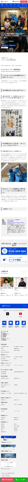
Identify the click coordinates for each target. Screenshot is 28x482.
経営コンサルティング (6, 363)
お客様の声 (4, 335)
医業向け (2, 419)
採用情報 (4, 340)
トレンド (15, 431)
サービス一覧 (5, 331)
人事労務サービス (5, 391)
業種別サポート (5, 415)
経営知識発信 (4, 408)
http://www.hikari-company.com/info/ (15, 222)
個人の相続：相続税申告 (5, 356)
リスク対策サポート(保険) (7, 369)
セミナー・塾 (16, 411)
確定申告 (2, 424)
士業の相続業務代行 (5, 360)
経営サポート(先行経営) (5, 365)
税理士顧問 (4, 344)
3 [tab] (13, 298)
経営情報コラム (5, 333)
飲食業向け (3, 417)
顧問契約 (2, 426)
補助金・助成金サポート (7, 397)
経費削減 (2, 386)
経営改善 (2, 427)
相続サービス (4, 354)
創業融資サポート (17, 378)
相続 (2, 429)
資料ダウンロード (6, 338)
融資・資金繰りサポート (5, 384)
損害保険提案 (3, 371)
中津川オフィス (17, 291)
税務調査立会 (16, 348)
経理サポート (17, 295)
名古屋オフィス (5, 47)
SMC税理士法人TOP (4, 57)
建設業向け (16, 419)
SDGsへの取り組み (6, 475)
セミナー (4, 332)
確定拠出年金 (3, 431)
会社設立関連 (4, 376)
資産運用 (15, 384)
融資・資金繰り (5, 382)
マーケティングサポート (18, 365)
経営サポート (12, 45)
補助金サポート (4, 399)
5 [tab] (17, 298)
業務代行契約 (4, 402)
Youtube (2, 411)
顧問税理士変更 (17, 350)
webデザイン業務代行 (18, 404)
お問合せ (24, 1)
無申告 (2, 348)
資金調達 (15, 427)
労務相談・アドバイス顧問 (6, 393)
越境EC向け (16, 417)
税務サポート (4, 45)
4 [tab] (15, 298)
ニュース (4, 337)
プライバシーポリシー (6, 476)
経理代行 (2, 404)
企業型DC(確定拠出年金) (18, 371)
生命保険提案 (3, 373)
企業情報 (4, 336)
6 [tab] (19, 298)
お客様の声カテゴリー (4, 58)
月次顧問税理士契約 (5, 346)
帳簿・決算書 (16, 426)
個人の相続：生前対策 (18, 356)
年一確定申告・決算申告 (18, 346)
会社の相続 (3, 358)
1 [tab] (9, 298)
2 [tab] (11, 298)
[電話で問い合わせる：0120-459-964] (7, 478)
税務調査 (15, 429)
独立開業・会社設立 (5, 378)
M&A (15, 358)
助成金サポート (17, 399)
